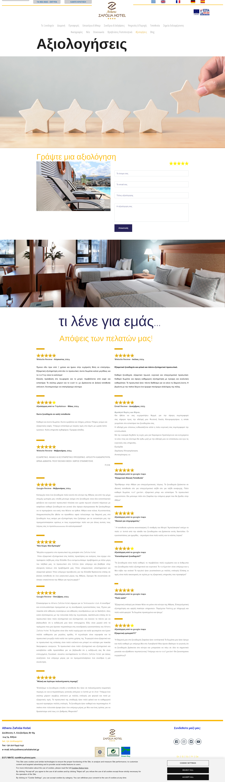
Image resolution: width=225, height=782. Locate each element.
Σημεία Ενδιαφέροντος (173, 25)
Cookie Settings (188, 763)
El (183, 756)
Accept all (188, 777)
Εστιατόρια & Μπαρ (92, 25)
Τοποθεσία (155, 25)
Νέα (88, 32)
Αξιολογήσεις (141, 32)
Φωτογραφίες (77, 32)
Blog (152, 32)
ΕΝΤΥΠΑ (53, 2)
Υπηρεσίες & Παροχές (137, 25)
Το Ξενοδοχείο (47, 25)
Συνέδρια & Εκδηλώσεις (114, 25)
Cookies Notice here (80, 768)
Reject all (188, 770)
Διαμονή (61, 25)
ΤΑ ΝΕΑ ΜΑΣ (42, 2)
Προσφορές (73, 25)
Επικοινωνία (98, 32)
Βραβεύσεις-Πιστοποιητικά (120, 32)
